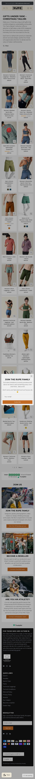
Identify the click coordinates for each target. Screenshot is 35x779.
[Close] (31, 376)
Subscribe (17, 402)
